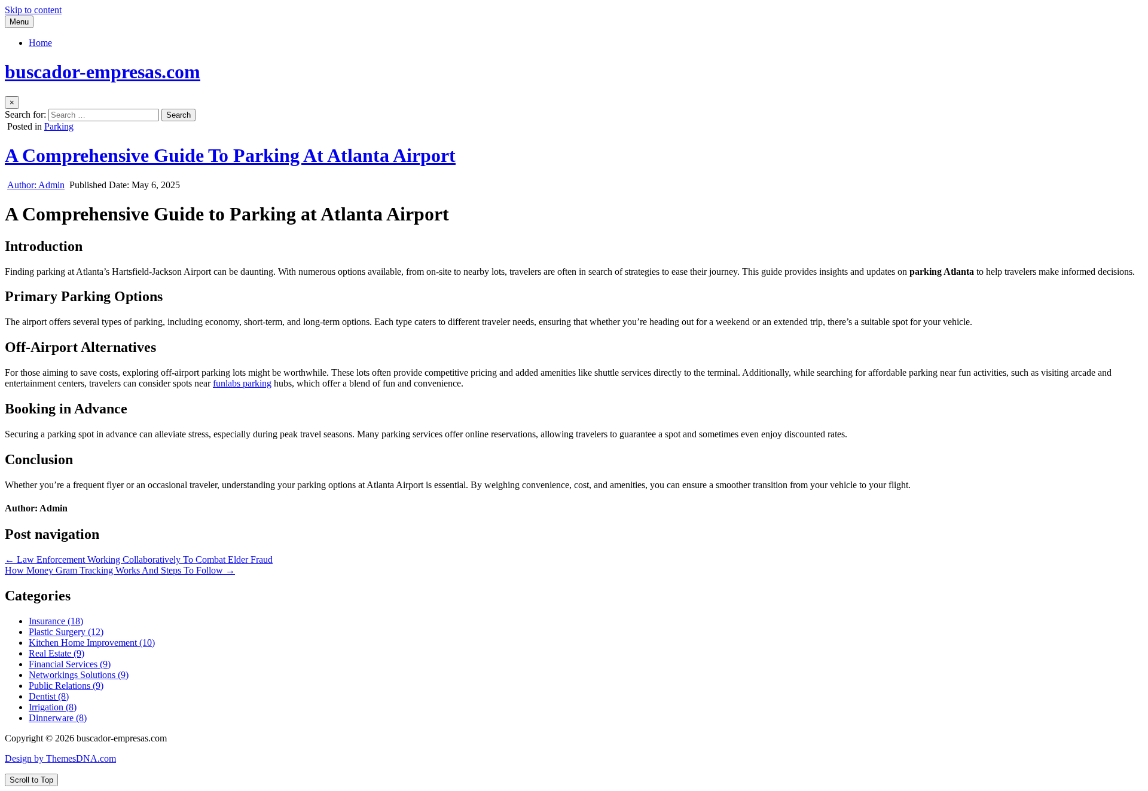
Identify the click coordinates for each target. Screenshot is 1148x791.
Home (40, 43)
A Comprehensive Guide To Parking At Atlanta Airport (230, 155)
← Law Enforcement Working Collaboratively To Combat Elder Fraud (139, 559)
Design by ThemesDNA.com (60, 758)
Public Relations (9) (66, 685)
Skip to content (33, 10)
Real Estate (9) (56, 653)
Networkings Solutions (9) (79, 675)
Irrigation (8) (53, 707)
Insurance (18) (56, 621)
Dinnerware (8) (58, 718)
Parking (59, 126)
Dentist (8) (49, 696)
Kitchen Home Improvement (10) (92, 642)
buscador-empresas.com (102, 71)
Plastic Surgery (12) (66, 632)
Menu (19, 21)
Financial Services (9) (70, 664)
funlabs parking (242, 383)
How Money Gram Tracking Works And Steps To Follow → (120, 570)
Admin (36, 185)
